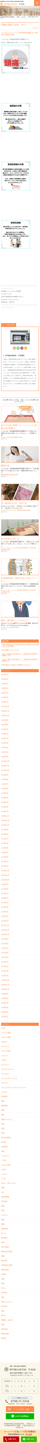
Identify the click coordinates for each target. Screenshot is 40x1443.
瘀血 (2, 1219)
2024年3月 (4, 802)
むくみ (17, 32)
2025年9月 (4, 720)
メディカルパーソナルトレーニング (14, 1087)
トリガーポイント (7, 1069)
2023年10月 (5, 825)
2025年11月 (5, 711)
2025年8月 (4, 724)
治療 (14, 627)
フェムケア (5, 1073)
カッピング (5, 1046)
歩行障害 (4, 1146)
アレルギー (5, 1155)
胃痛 (2, 1242)
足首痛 (3, 1274)
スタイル (3, 510)
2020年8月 (4, 998)
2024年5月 (4, 793)
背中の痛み (5, 1247)
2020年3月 (4, 1016)
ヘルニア (4, 1174)
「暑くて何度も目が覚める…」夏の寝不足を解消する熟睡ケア (19, 660)
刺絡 (2, 1114)
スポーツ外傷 (6, 1165)
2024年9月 (4, 775)
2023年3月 (4, 857)
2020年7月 (4, 1003)
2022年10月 (5, 879)
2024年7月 (4, 784)
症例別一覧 (19, 1427)
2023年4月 (4, 852)
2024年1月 (4, 811)
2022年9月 (4, 884)
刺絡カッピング (6, 1119)
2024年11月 (5, 765)
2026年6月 (4, 679)
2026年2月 (4, 697)
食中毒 (3, 1338)
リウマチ (4, 1092)
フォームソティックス (9, 1078)
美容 (2, 34)
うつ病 (3, 627)
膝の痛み (4, 1260)
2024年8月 (4, 779)
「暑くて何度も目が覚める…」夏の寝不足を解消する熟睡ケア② (19, 654)
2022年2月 (4, 916)
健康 (24, 32)
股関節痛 (4, 1228)
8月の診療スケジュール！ (10, 650)
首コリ (3, 1288)
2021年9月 (4, 939)
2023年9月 (4, 829)
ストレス (4, 32)
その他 (8, 437)
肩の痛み (4, 1238)
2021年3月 (4, 966)
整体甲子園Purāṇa (29, 1425)
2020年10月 (5, 989)
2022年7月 (4, 893)
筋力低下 (4, 1306)
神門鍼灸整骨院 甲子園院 (13, 1425)
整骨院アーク (31, 1423)
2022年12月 (5, 870)
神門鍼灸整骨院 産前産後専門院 (14, 1423)
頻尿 (2, 1283)
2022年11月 (5, 875)
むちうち (4, 1083)
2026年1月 (4, 702)
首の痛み (4, 1292)
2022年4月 (4, 907)
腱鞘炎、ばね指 (6, 1320)
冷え (33, 32)
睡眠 (8, 474)
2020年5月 (4, 1012)
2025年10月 (5, 715)
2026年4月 (4, 688)
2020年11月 (5, 984)
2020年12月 (5, 980)
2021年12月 (5, 925)
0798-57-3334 (20, 1402)
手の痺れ (4, 1201)
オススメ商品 (6, 1032)
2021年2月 (4, 971)
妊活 (2, 1128)
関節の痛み (5, 1333)
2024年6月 (4, 788)
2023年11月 (5, 820)
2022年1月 (4, 921)
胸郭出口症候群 (6, 1251)
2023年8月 (4, 834)
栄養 (24, 510)
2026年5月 (4, 683)
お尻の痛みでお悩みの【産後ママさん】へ (16, 665)
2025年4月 (4, 743)
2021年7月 (4, 948)
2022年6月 (4, 898)
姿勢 (2, 1133)
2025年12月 (5, 706)
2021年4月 (4, 962)
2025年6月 (4, 734)
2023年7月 (4, 838)
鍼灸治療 (4, 1329)
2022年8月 (4, 889)
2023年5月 (4, 848)
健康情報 (28, 32)
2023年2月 (4, 861)
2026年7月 (4, 674)
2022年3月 (4, 911)
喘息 (2, 1124)
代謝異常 (4, 1096)
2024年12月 (5, 761)
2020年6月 (4, 1007)
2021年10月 (5, 934)
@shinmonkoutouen (13, 299)
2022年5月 (4, 902)
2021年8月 (4, 943)
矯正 (2, 1297)
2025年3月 (4, 747)
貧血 (2, 1324)
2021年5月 (4, 957)
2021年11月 (5, 930)
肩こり (3, 1233)
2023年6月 (4, 843)
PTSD (3, 1028)
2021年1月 (4, 975)
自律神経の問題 (9, 34)
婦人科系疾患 (6, 1137)
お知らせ (3, 437)
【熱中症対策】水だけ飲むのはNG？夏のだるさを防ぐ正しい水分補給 (20, 645)
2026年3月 (4, 692)
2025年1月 (4, 756)
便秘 (20, 32)
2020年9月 (4, 993)
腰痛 (2, 1256)
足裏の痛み (5, 1269)
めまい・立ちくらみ (8, 1183)
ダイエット (10, 32)
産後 (36, 32)
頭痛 (2, 1279)
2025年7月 (4, 729)
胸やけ (3, 1315)
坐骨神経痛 (5, 1196)
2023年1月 (4, 866)
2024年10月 (5, 770)
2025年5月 (4, 738)
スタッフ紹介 (6, 1051)
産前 (2, 1206)
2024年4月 (4, 797)
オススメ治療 (6, 1037)
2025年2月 (4, 752)
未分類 (20, 437)
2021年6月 (4, 952)
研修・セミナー (6, 1301)
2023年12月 (5, 816)
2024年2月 (4, 806)
